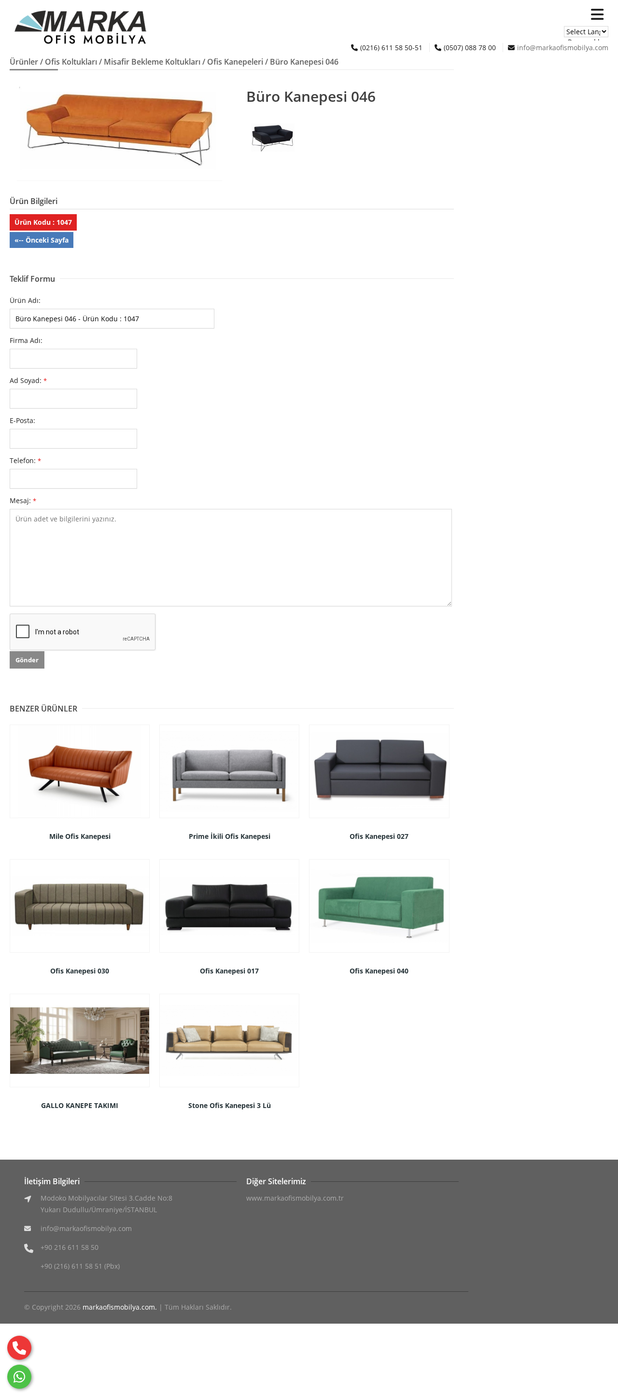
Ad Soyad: (28, 380)
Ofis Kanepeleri (235, 61)
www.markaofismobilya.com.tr (295, 1198)
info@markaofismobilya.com (562, 47)
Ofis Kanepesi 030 (79, 970)
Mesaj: (23, 500)
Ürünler (24, 61)
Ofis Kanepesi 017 (229, 970)
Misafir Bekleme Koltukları (152, 61)
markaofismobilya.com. (120, 1307)
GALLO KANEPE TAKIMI (79, 1105)
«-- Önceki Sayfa (41, 240)
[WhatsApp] (19, 1377)
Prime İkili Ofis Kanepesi (229, 836)
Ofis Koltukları (71, 61)
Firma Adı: (26, 340)
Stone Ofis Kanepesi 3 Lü (229, 1105)
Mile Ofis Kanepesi (80, 836)
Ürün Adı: (25, 300)
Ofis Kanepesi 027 (379, 836)
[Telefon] (19, 1348)
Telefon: (25, 460)
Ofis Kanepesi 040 (379, 970)
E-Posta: (22, 420)
